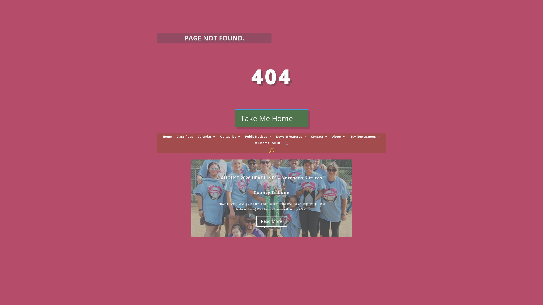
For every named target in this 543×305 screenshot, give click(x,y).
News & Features (289, 137)
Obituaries (228, 137)
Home (167, 137)
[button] (286, 144)
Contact (317, 137)
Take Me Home (266, 118)
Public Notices (256, 137)
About (336, 137)
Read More (271, 221)
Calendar (204, 137)
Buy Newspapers (363, 137)
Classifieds (184, 137)
